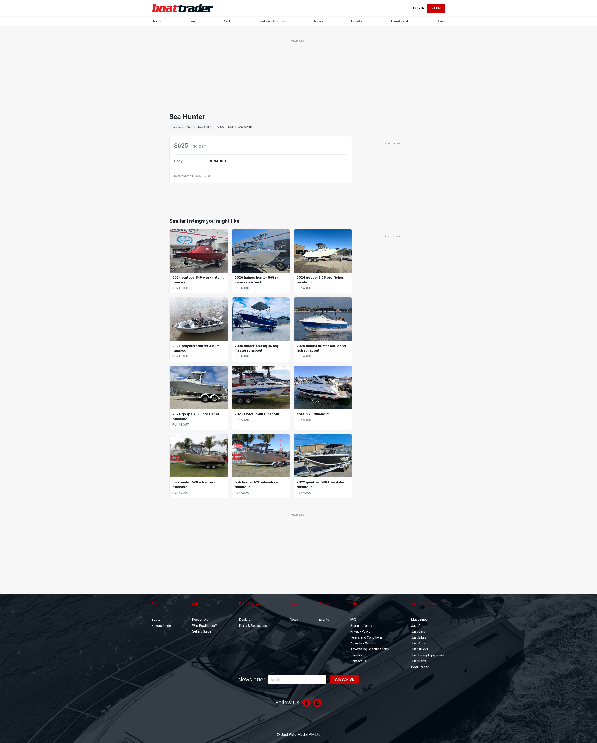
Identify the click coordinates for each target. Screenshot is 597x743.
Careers (356, 655)
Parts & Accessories (254, 625)
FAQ (353, 619)
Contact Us (358, 661)
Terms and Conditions (366, 637)
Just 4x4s (418, 643)
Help (353, 604)
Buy (193, 21)
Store (441, 21)
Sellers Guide (201, 631)
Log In (418, 8)
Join (436, 8)
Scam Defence (361, 625)
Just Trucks (419, 649)
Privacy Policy (360, 631)
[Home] (182, 8)
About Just (399, 21)
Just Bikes (418, 637)
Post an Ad (200, 619)
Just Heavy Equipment (427, 655)
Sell (227, 21)
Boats (156, 619)
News (318, 21)
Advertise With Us (363, 643)
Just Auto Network (425, 604)
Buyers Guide (161, 625)
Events (356, 21)
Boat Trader (420, 667)
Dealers (244, 619)
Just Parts (418, 661)
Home (156, 21)
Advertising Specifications (369, 649)
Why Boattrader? (204, 625)
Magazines (419, 619)
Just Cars (418, 631)
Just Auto (418, 625)
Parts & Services (272, 21)
